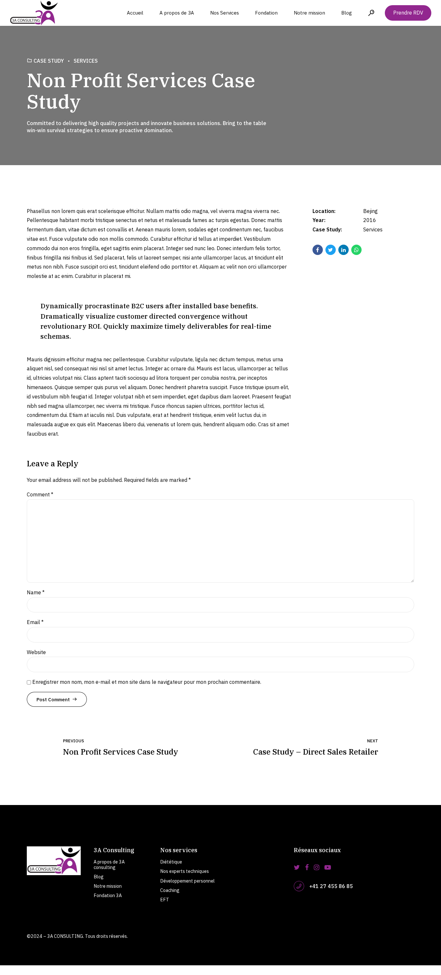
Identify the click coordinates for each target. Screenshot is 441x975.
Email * (35, 622)
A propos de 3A (176, 13)
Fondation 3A (108, 895)
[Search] (371, 13)
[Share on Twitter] (330, 250)
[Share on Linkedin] (343, 250)
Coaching (169, 890)
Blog (346, 13)
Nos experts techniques (184, 871)
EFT (164, 899)
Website (36, 652)
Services (86, 61)
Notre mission (309, 13)
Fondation (266, 13)
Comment (40, 494)
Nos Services (224, 13)
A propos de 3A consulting (109, 864)
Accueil (135, 13)
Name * (36, 592)
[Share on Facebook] (318, 250)
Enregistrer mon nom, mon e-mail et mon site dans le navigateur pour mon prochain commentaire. (146, 682)
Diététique (171, 862)
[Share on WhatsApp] (356, 250)
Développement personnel (187, 881)
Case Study (49, 61)
